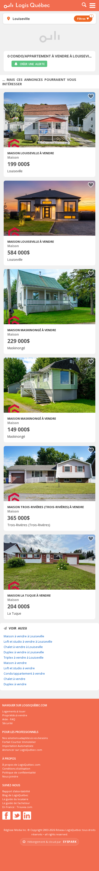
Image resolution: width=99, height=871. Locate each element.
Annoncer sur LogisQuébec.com (22, 750)
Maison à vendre (15, 663)
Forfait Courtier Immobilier (19, 742)
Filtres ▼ (84, 18)
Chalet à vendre (14, 679)
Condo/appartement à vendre (24, 673)
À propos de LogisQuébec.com (21, 764)
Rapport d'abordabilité (16, 791)
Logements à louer (14, 711)
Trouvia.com (24, 807)
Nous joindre (10, 776)
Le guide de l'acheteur (16, 803)
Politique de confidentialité (19, 772)
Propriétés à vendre (14, 715)
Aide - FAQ (8, 719)
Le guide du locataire (15, 799)
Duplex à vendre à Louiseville (24, 652)
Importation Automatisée (17, 746)
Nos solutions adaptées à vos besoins (25, 738)
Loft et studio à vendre (19, 668)
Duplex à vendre (15, 684)
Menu (92, 5)
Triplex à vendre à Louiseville (24, 657)
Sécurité (7, 723)
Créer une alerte (32, 64)
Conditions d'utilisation (16, 768)
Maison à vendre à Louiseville (24, 636)
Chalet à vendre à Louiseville (23, 647)
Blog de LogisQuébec (15, 795)
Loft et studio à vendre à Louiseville (28, 641)
